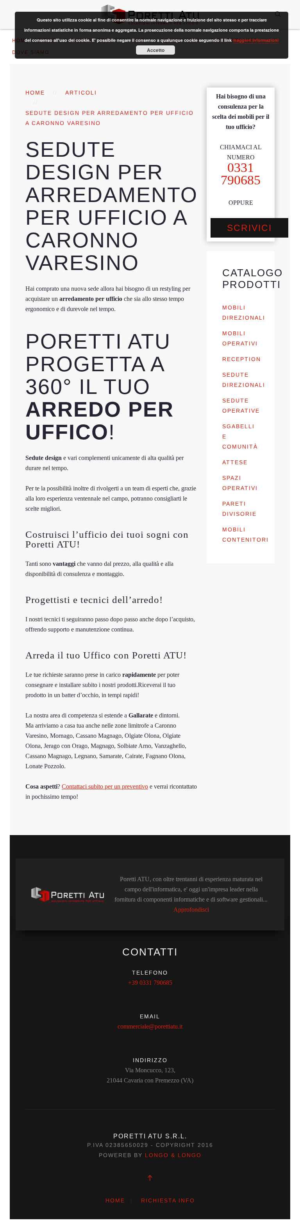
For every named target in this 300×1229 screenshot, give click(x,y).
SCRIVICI (249, 228)
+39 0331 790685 (150, 982)
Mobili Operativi (240, 338)
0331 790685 (241, 173)
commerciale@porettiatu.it (150, 1026)
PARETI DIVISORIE (239, 509)
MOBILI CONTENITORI (245, 534)
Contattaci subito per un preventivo (105, 786)
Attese (235, 462)
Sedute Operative (241, 405)
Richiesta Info (168, 1200)
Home (35, 92)
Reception (241, 359)
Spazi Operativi (240, 483)
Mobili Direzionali (243, 312)
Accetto (155, 50)
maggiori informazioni (256, 40)
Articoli (81, 92)
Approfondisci (191, 909)
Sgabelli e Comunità (240, 436)
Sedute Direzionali (243, 380)
